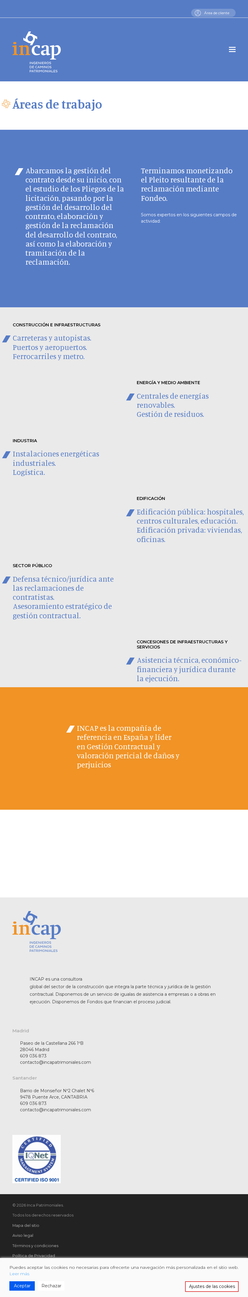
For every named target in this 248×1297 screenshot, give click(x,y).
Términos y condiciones (35, 1245)
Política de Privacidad (33, 1255)
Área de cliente (216, 13)
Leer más (19, 1273)
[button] (232, 49)
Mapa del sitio (25, 1225)
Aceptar (22, 1286)
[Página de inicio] (36, 48)
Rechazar (51, 1286)
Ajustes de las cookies (212, 1286)
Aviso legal (22, 1235)
